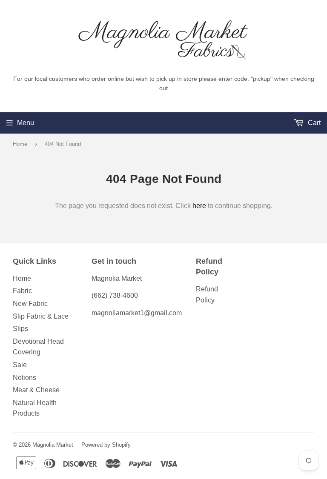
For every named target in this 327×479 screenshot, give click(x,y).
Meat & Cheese (36, 389)
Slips (20, 328)
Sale (20, 364)
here (199, 205)
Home (20, 144)
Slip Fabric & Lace (41, 316)
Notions (24, 377)
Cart (313, 122)
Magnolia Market (52, 445)
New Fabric (30, 303)
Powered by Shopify (106, 445)
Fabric (22, 290)
